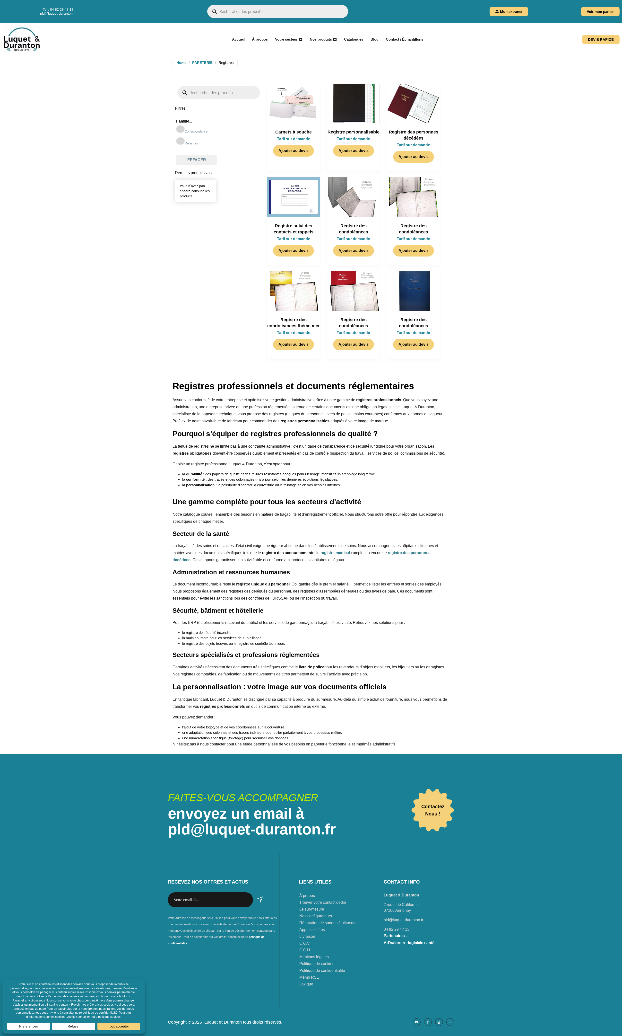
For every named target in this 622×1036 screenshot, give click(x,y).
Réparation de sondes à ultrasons (328, 923)
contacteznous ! (432, 810)
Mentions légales (314, 957)
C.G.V (304, 943)
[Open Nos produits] (335, 39)
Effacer (196, 160)
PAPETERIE (202, 63)
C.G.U (304, 950)
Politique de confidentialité (322, 970)
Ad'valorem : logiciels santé (409, 943)
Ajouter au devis (293, 151)
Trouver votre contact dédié (322, 902)
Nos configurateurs (315, 916)
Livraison (307, 936)
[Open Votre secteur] (300, 39)
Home (181, 63)
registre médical (335, 553)
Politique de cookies (316, 964)
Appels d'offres (312, 930)
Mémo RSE (309, 977)
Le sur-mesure (311, 909)
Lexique (306, 984)
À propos (307, 896)
